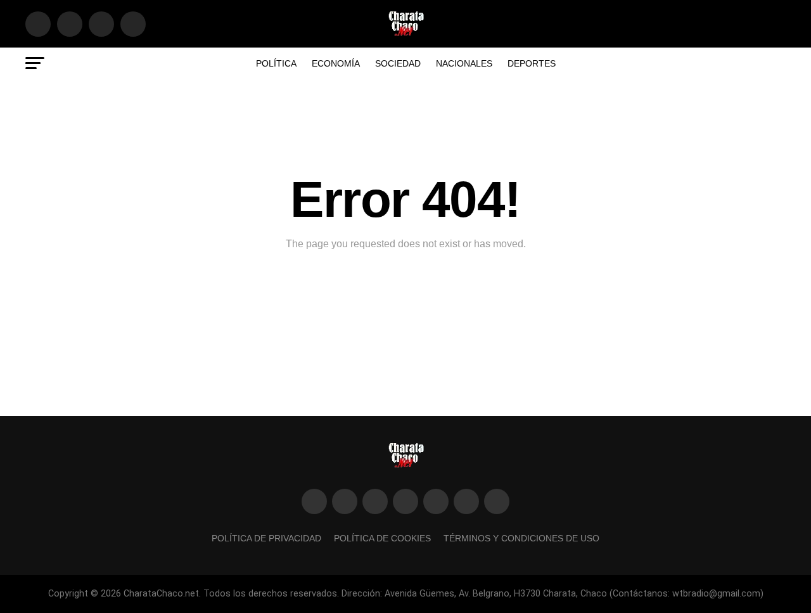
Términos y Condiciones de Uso (521, 538)
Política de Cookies (382, 538)
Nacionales (464, 63)
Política (276, 63)
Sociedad (398, 63)
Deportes (532, 63)
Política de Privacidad (266, 538)
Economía (336, 63)
